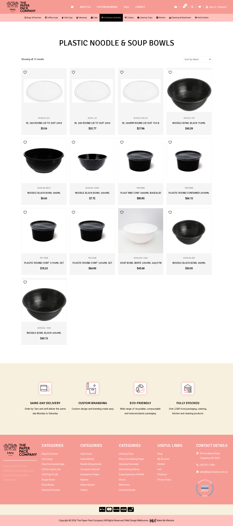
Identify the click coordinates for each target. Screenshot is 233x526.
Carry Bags (47, 459)
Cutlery (83, 490)
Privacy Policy (164, 479)
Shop (160, 453)
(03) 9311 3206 (207, 465)
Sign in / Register (218, 7)
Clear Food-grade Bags (53, 464)
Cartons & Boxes (127, 490)
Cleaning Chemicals (129, 464)
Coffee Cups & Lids (51, 469)
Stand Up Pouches (51, 490)
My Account (163, 459)
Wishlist (161, 464)
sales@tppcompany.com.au (213, 472)
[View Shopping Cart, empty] (184, 6)
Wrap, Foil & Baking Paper (131, 459)
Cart (159, 469)
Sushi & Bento (87, 459)
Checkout (162, 474)
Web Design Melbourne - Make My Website (149, 520)
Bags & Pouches (50, 453)
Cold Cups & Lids (50, 474)
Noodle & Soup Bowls (90, 464)
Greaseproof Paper (90, 474)
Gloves (122, 479)
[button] (192, 7)
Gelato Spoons (87, 484)
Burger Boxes (48, 479)
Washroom (124, 484)
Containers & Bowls (90, 469)
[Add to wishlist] (25, 72)
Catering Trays (126, 453)
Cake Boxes (86, 453)
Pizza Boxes (48, 484)
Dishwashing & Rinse (129, 469)
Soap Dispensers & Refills (131, 474)
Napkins (84, 479)
